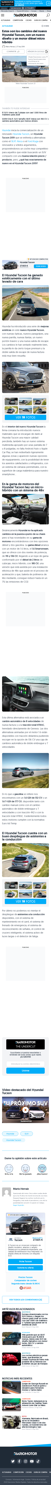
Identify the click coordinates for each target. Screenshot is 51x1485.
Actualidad (5, 20)
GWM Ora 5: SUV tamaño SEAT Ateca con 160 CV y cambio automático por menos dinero (25, 120)
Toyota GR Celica (23, 11)
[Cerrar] (47, 56)
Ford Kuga (33, 141)
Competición (18, 20)
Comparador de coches (25, 1280)
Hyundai (6, 130)
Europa (34, 11)
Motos (24, 1416)
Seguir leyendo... (19, 1205)
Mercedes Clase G (7, 11)
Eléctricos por (16, 8)
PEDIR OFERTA (41, 266)
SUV (27, 1133)
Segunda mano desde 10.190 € (25, 1283)
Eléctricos (26, 1312)
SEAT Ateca (16, 141)
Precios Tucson (25, 1277)
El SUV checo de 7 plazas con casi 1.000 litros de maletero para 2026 (24, 114)
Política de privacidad (38, 1479)
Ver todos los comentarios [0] (25, 1299)
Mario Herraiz (10, 47)
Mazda (41, 11)
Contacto (9, 1479)
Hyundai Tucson (21, 133)
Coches (29, 20)
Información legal (18, 1479)
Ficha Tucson (25, 1261)
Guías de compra (41, 20)
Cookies (28, 1479)
